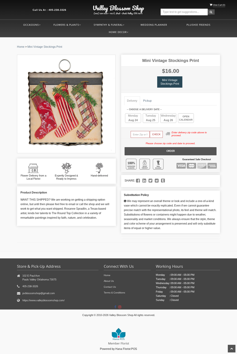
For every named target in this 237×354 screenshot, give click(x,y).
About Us (109, 281)
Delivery (132, 100)
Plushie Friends (198, 24)
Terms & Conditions (114, 292)
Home (20, 46)
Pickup (147, 100)
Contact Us (110, 286)
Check (156, 134)
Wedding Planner (154, 24)
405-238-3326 (57, 10)
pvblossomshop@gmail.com (38, 293)
